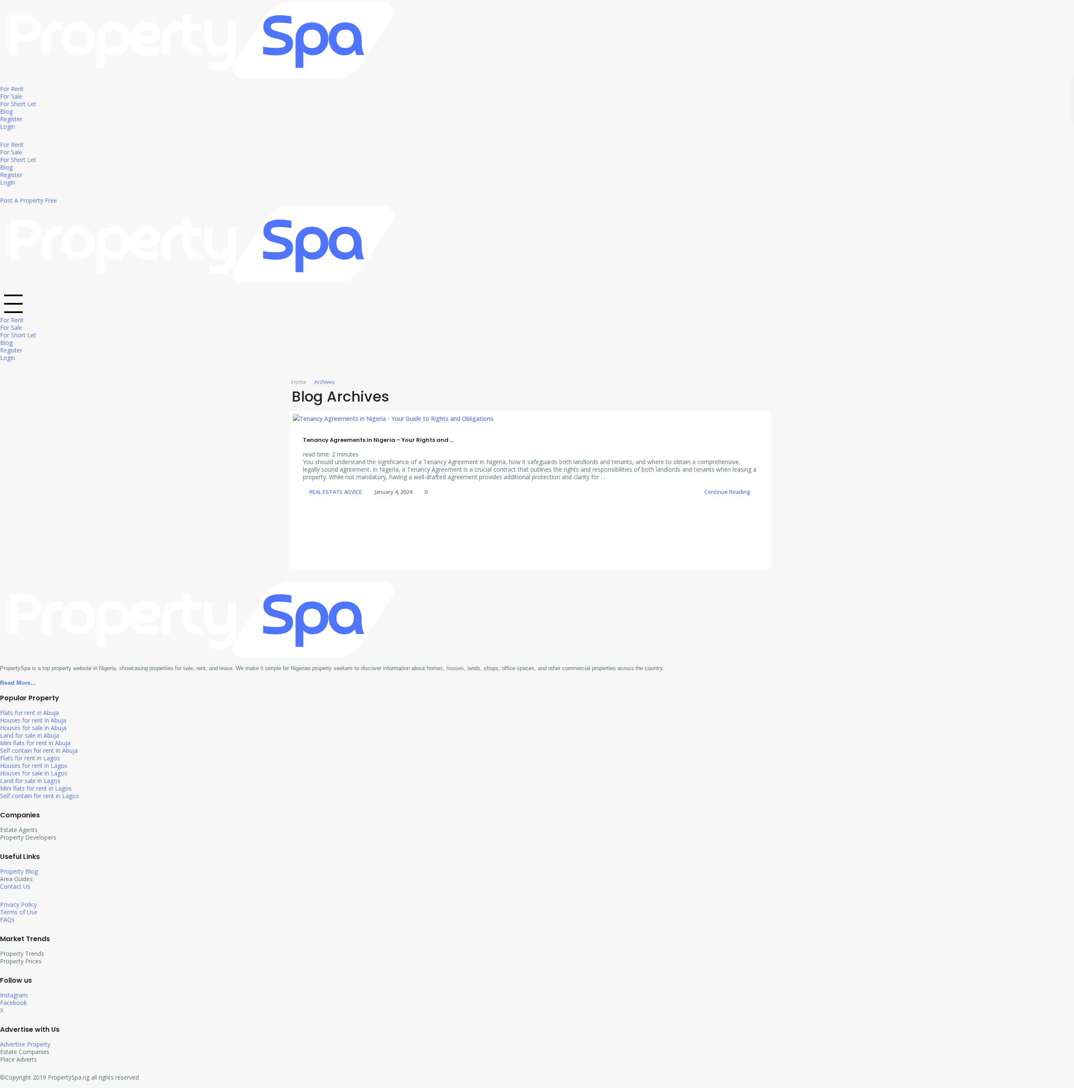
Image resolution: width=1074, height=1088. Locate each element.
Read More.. (17, 682)
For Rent (11, 89)
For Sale (11, 96)
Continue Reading (727, 492)
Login (7, 126)
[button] (537, 303)
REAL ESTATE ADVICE (335, 492)
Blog (6, 111)
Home (299, 382)
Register (11, 119)
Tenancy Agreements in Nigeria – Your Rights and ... (378, 440)
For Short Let (18, 104)
